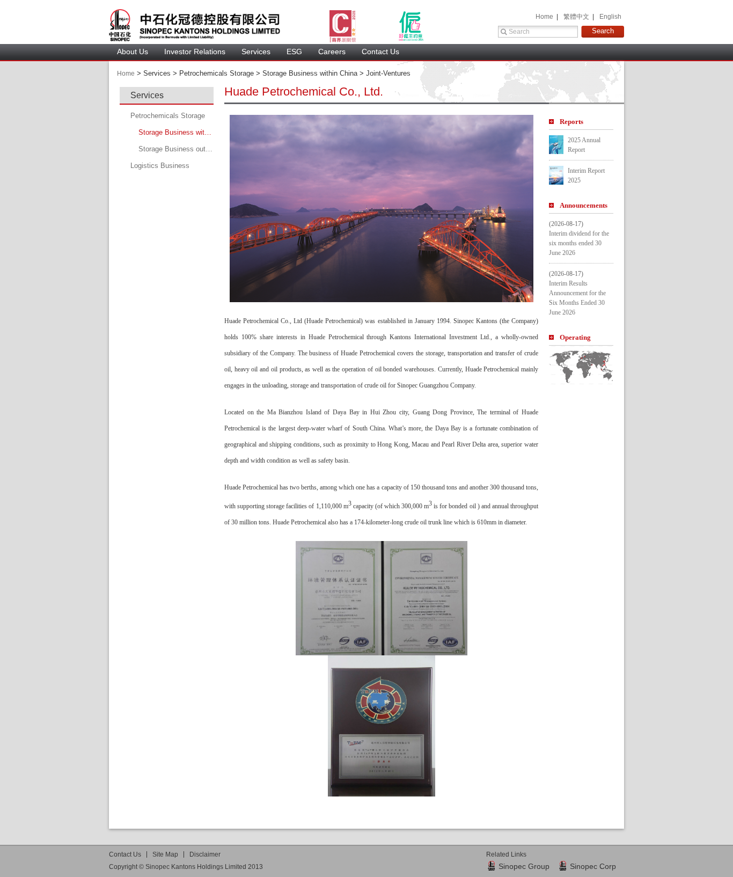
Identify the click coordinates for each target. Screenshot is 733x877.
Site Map (165, 854)
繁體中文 (577, 16)
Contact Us (380, 51)
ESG (294, 51)
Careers (332, 51)
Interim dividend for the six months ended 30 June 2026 (579, 243)
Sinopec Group (524, 866)
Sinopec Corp (593, 866)
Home (545, 16)
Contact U (125, 854)
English (610, 16)
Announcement (583, 205)
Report (571, 122)
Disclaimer (205, 854)
